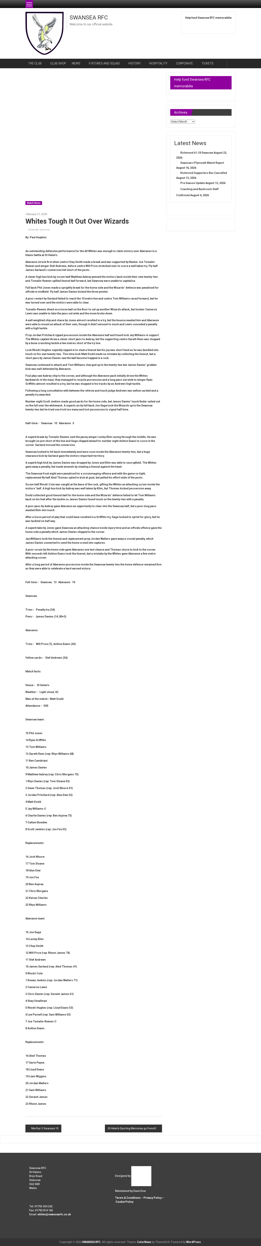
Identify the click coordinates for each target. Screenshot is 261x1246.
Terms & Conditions (128, 1197)
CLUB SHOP (58, 63)
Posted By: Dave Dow (38, 229)
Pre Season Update (192, 183)
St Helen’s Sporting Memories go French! (132, 1128)
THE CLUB (35, 63)
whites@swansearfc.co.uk (54, 1214)
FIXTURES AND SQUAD (104, 63)
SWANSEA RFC (89, 17)
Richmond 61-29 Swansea (196, 152)
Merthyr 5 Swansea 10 (44, 1128)
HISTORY (134, 63)
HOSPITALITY (158, 63)
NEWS (76, 63)
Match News (34, 203)
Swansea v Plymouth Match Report (202, 162)
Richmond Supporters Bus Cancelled (203, 172)
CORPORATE (184, 63)
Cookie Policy (124, 1201)
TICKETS (207, 63)
